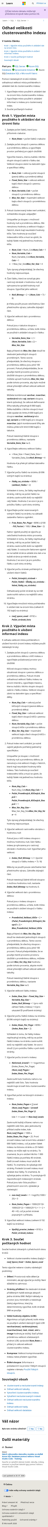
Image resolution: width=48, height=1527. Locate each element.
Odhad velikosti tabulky (18, 1389)
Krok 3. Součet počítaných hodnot (18, 57)
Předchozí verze (27, 1502)
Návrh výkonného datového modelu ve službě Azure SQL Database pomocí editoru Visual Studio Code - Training (22, 1456)
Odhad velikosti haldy (17, 1406)
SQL (12, 20)
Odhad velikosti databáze (19, 1410)
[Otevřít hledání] (32, 3)
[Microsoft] (24, 3)
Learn (5, 20)
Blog (4, 1506)
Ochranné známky (27, 1520)
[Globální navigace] (2, 3)
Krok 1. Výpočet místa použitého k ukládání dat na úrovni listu (24, 46)
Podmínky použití (9, 1520)
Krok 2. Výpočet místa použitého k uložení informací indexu (22, 52)
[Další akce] (43, 21)
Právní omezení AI (10, 1502)
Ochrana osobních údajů (12, 1509)
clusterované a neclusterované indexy (25, 1385)
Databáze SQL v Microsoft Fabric (21, 73)
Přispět (14, 1506)
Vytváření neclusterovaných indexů (24, 1396)
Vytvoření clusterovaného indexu (23, 1392)
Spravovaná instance (25, 70)
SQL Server (21, 20)
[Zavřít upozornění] (45, 10)
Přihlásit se (41, 3)
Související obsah (11, 60)
